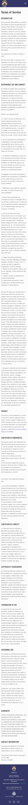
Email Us (14, 772)
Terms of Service (9, 796)
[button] (25, 3)
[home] (4, 3)
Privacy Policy (19, 796)
